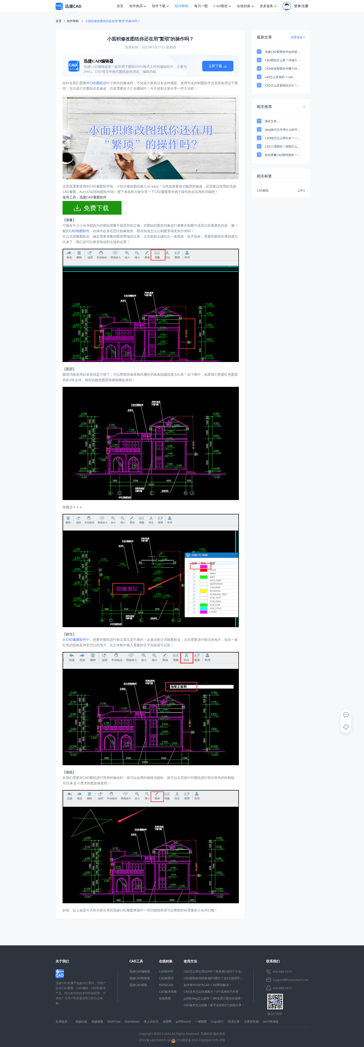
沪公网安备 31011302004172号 (196, 1040)
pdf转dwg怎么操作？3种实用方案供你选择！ (214, 998)
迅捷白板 (81, 1021)
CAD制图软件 (79, 231)
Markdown (132, 1021)
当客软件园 (251, 1021)
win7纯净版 (270, 1021)
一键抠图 (201, 1021)
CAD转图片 (166, 978)
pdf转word (183, 1021)
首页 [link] (59, 21)
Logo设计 (217, 1021)
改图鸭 (167, 1021)
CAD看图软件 (76, 639)
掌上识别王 (151, 1021)
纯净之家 (234, 1021)
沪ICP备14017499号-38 (154, 1040)
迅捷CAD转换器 (139, 978)
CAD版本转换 (168, 992)
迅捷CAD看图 (138, 985)
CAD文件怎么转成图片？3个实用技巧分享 (211, 992)
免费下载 (96, 208)
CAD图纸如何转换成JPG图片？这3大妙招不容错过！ (218, 978)
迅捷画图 (97, 1021)
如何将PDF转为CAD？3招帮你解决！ (208, 985)
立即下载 (216, 66)
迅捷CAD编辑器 (139, 971)
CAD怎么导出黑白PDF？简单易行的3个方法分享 (215, 971)
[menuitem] (120, 6)
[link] (112, 21)
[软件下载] (346, 727)
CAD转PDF (166, 971)
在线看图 (165, 998)
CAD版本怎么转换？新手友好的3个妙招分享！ (214, 1005)
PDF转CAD (166, 985)
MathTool (113, 1021)
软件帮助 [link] (73, 21)
